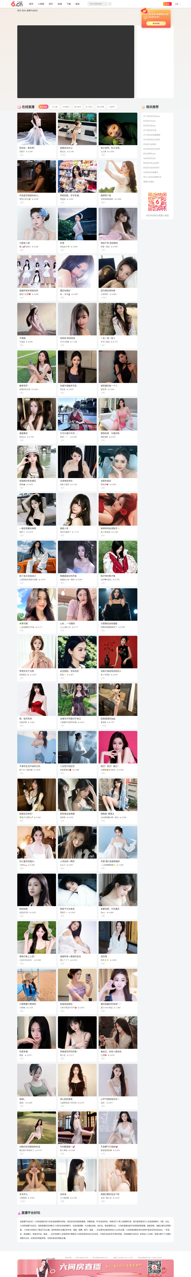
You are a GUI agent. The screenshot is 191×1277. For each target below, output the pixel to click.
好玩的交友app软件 (151, 163)
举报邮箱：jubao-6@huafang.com (125, 1265)
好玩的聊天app (149, 153)
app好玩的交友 (149, 158)
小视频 (41, 3)
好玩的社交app (149, 120)
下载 (69, 3)
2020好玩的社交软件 (151, 148)
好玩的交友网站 (149, 144)
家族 (77, 3)
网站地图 (49, 1266)
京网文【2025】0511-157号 (123, 1257)
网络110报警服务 (71, 1265)
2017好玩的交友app (151, 116)
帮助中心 (49, 1270)
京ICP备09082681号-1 (100, 1257)
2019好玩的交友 (150, 130)
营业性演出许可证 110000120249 (150, 1257)
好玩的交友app (149, 125)
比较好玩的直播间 (150, 172)
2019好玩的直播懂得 (151, 134)
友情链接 (49, 1262)
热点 (24, 10)
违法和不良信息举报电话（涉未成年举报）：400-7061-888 (85, 1268)
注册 (176, 4)
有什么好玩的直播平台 (152, 177)
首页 (31, 3)
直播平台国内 (148, 181)
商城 (60, 3)
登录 (167, 4)
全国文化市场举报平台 (100, 1265)
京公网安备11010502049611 (123, 1261)
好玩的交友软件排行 (151, 167)
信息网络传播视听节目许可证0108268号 (79, 1261)
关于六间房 (50, 1259)
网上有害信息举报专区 (146, 1261)
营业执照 (68, 1257)
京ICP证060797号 (82, 1257)
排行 (51, 3)
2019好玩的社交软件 (151, 139)
